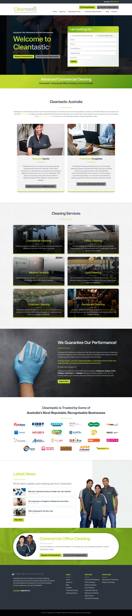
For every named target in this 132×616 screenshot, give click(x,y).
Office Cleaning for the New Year (40, 511)
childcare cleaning (44, 310)
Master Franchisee (108, 582)
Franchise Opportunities (109, 7)
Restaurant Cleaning (93, 304)
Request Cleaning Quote (24, 56)
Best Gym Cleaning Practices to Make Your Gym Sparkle (49, 491)
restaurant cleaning (108, 310)
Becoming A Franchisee (110, 579)
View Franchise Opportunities (48, 56)
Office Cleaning (93, 241)
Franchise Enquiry (72, 590)
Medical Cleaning (39, 272)
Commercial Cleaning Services (82, 36)
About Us (62, 11)
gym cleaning (111, 278)
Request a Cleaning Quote (50, 555)
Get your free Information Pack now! (91, 184)
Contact (114, 11)
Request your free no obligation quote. (41, 186)
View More (18, 520)
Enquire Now (64, 381)
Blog (107, 11)
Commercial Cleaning (39, 241)
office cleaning (108, 373)
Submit (73, 61)
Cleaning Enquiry (88, 7)
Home (55, 11)
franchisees (24, 114)
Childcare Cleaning (39, 304)
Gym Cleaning (93, 272)
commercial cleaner (45, 116)
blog (37, 493)
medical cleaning (43, 278)
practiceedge (86, 613)
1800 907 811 (114, 1)
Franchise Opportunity (104, 36)
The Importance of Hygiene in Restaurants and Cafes (48, 501)
